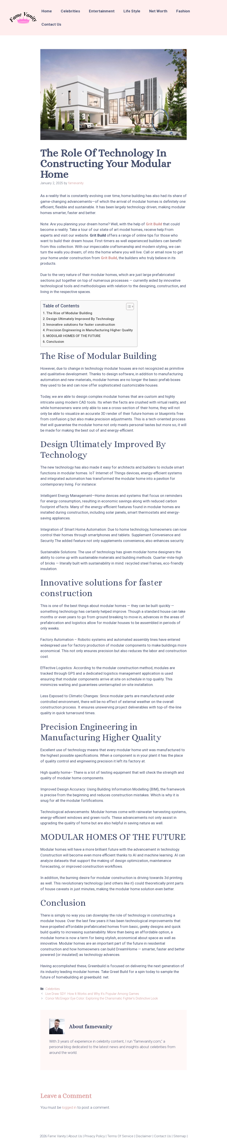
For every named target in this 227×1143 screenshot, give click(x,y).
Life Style (131, 11)
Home (46, 11)
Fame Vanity (57, 1136)
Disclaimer (143, 1136)
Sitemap (179, 1136)
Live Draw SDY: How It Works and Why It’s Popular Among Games (92, 994)
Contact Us (51, 24)
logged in (69, 1107)
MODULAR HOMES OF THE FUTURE (73, 336)
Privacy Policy (94, 1136)
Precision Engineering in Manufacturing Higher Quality (89, 330)
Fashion (183, 11)
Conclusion (55, 342)
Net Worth (158, 11)
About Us (74, 1136)
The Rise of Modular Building (69, 313)
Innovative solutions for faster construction (80, 325)
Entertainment (102, 11)
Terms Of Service (119, 1136)
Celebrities (70, 11)
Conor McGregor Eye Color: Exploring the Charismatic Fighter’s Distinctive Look (101, 998)
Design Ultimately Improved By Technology (80, 319)
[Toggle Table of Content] (128, 306)
